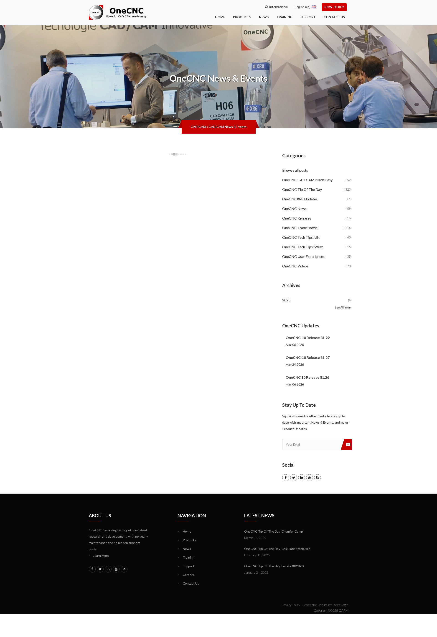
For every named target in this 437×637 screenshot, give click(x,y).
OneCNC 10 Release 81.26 (307, 377)
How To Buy (334, 7)
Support (308, 17)
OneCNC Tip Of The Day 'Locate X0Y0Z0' (274, 566)
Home (184, 531)
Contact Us (334, 17)
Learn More (99, 555)
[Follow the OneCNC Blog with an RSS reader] (317, 477)
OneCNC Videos (317, 266)
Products (242, 17)
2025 (317, 300)
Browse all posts (295, 170)
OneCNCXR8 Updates (317, 199)
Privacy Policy (291, 605)
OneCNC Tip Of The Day (317, 189)
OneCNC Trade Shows (317, 227)
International (278, 7)
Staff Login (341, 605)
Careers (186, 575)
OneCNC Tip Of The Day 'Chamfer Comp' (273, 531)
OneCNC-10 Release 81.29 (308, 337)
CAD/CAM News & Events (227, 127)
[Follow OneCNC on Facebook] (285, 477)
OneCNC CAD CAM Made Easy (317, 180)
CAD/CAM (198, 127)
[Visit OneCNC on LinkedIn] (301, 477)
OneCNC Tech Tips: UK (317, 237)
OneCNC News (317, 208)
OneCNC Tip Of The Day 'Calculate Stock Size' (277, 549)
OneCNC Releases (317, 218)
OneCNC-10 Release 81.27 (308, 357)
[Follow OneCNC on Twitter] (293, 477)
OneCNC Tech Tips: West (317, 247)
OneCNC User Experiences (317, 256)
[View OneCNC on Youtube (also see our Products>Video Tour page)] (309, 477)
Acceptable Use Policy (317, 605)
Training (284, 17)
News (264, 17)
